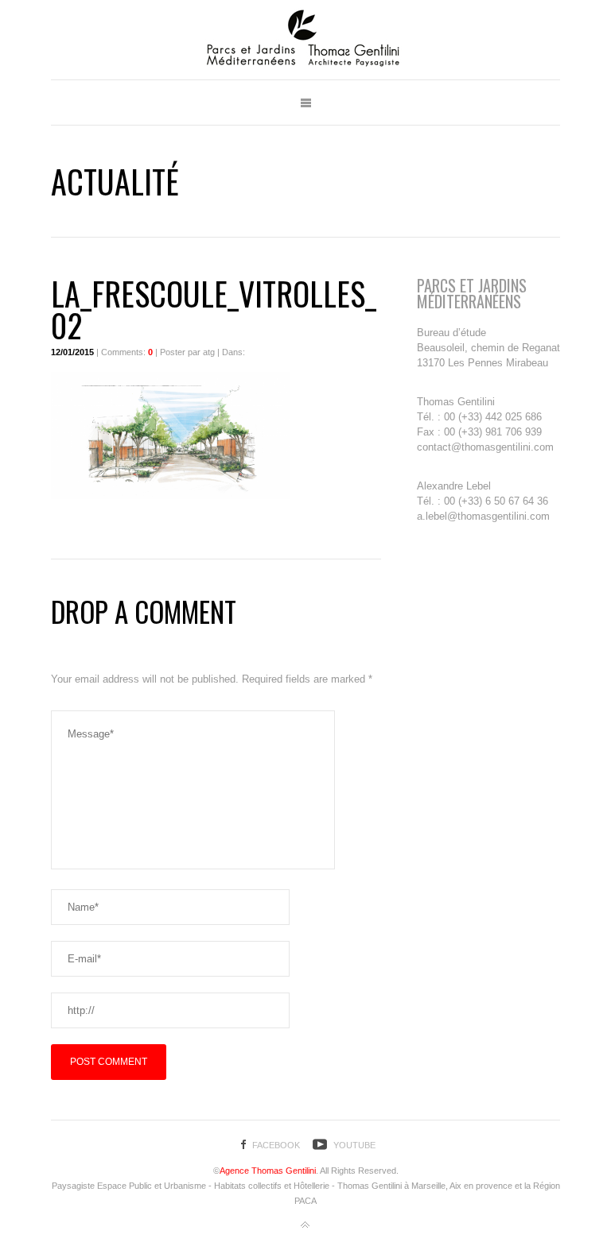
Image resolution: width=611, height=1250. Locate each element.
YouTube (354, 1145)
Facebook (276, 1145)
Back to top (305, 1225)
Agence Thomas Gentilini (268, 1170)
